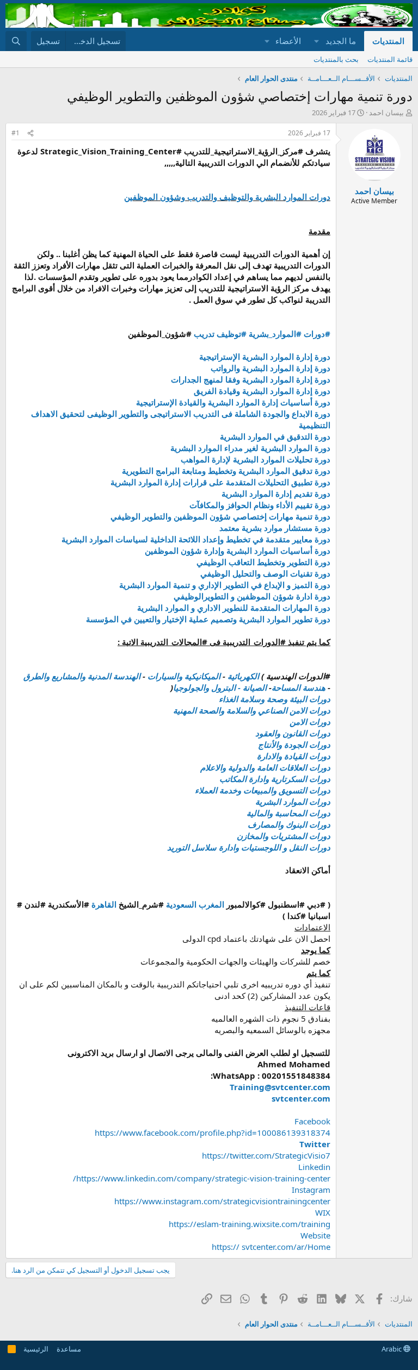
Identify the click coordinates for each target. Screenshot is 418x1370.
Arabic (392, 1349)
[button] (316, 41)
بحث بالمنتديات (336, 59)
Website (315, 1235)
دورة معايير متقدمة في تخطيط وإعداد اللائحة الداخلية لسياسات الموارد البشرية (196, 539)
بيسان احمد (386, 112)
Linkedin (314, 1166)
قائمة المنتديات (390, 59)
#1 (15, 132)
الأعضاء (288, 40)
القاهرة (103, 904)
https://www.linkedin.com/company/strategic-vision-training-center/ (201, 1178)
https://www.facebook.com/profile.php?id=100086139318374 (212, 1132)
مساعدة (69, 1349)
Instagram (311, 1189)
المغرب (211, 904)
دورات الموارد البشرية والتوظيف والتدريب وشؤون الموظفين (227, 196)
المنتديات (388, 40)
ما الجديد (340, 40)
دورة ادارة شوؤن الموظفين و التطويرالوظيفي (252, 596)
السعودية (181, 904)
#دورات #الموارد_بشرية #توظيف (272, 333)
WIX (322, 1212)
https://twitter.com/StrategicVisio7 (266, 1155)
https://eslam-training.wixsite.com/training (249, 1223)
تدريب (204, 333)
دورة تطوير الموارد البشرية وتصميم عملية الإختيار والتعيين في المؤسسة (208, 619)
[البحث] (16, 41)
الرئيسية (35, 1349)
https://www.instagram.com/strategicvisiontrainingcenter (222, 1201)
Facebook (312, 1121)
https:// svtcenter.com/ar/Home (271, 1246)
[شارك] (30, 133)
